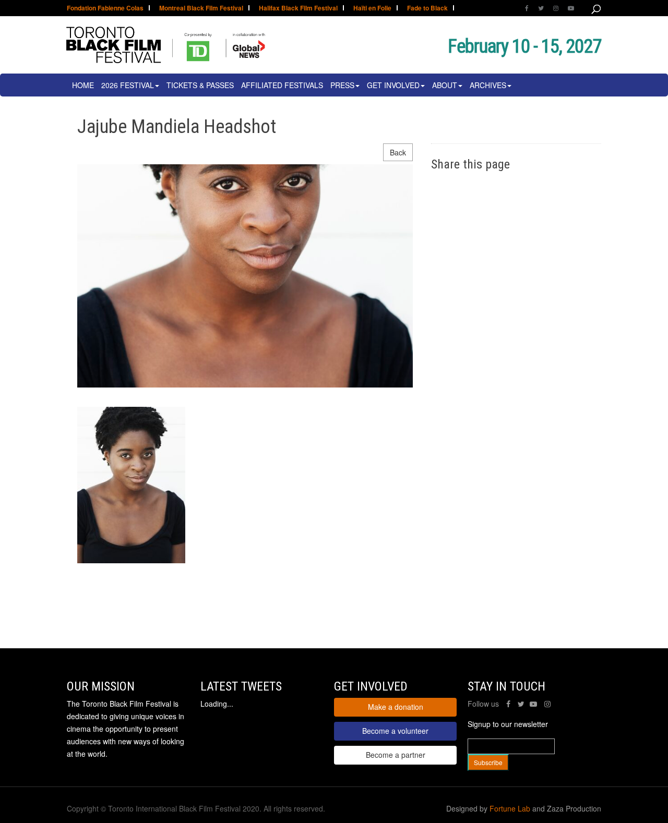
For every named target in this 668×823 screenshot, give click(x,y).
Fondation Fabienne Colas (105, 9)
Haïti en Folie (372, 9)
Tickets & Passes (200, 85)
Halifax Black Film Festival (298, 9)
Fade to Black (427, 9)
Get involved (393, 85)
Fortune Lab (510, 808)
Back (398, 152)
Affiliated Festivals (282, 85)
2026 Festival (127, 85)
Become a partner (395, 754)
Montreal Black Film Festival (201, 9)
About (444, 85)
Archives (488, 85)
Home (83, 85)
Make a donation (395, 706)
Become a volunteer (395, 730)
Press (342, 85)
